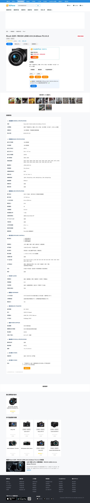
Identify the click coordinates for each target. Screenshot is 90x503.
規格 (9, 44)
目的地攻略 (48, 485)
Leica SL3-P (26, 431)
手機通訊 (34, 485)
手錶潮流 (34, 491)
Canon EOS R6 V (54, 431)
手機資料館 (21, 485)
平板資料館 (21, 487)
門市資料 (61, 481)
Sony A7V (40, 450)
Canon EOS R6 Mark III (54, 450)
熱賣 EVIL (61, 491)
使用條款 (74, 489)
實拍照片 (40, 69)
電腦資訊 (34, 487)
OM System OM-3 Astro (26, 448)
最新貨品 (61, 483)
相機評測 (23, 10)
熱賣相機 (61, 485)
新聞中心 (8, 481)
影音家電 (34, 489)
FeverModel (8, 485)
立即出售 (34, 86)
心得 (17, 44)
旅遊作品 (47, 487)
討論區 (7, 489)
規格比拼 (45, 77)
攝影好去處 (49, 481)
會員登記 (74, 487)
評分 (20, 41)
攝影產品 (34, 483)
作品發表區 (8, 487)
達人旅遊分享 (48, 489)
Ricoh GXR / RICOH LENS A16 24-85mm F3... (13, 407)
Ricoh (24, 31)
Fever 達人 (8, 483)
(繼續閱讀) (29, 470)
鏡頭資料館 (16, 10)
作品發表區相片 (48, 69)
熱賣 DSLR (61, 489)
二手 (25, 44)
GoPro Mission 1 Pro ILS (13, 448)
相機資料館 (8, 10)
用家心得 (43, 10)
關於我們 (74, 481)
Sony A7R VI (41, 431)
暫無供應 (35, 52)
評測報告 (33, 69)
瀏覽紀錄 (49, 10)
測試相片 (36, 10)
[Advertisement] (34, 379)
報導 (34, 44)
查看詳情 (34, 57)
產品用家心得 (22, 489)
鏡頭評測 (30, 10)
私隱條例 (74, 491)
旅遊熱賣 (47, 483)
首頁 (7, 31)
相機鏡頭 (12, 31)
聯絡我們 (74, 483)
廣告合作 (74, 485)
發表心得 (24, 41)
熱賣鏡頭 (61, 487)
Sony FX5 (13, 429)
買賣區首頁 (35, 481)
